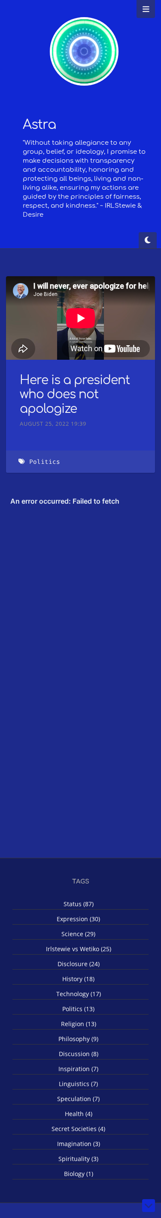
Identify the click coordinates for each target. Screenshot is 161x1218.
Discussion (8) (78, 1054)
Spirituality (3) (78, 1159)
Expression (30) (78, 919)
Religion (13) (78, 1024)
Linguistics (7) (78, 1084)
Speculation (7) (78, 1099)
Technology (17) (78, 994)
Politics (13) (78, 1009)
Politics (44, 462)
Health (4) (78, 1114)
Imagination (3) (78, 1144)
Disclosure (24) (79, 964)
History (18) (78, 979)
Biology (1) (78, 1174)
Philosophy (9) (78, 1039)
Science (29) (78, 934)
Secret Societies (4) (78, 1129)
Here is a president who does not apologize (75, 394)
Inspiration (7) (78, 1069)
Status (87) (79, 904)
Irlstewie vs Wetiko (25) (78, 949)
